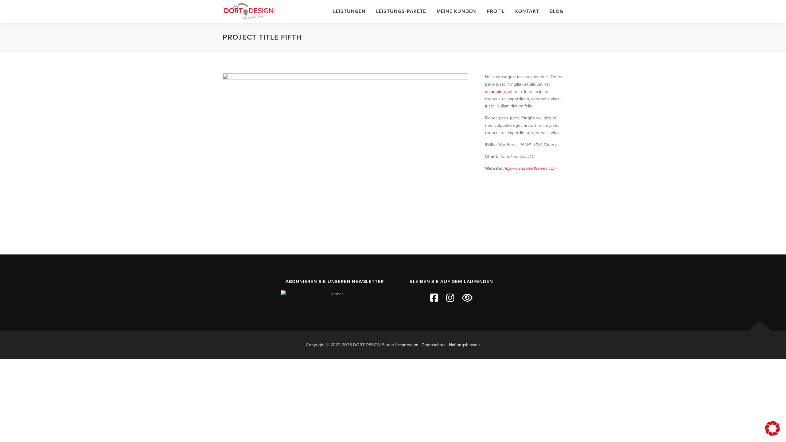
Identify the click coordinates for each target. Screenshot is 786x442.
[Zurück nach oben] (760, 330)
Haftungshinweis (465, 344)
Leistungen (349, 11)
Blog (556, 11)
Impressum (407, 344)
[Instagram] (450, 298)
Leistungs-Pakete (401, 11)
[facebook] (434, 298)
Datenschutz (434, 344)
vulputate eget (498, 91)
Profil (496, 11)
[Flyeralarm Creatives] (467, 298)
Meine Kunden (456, 11)
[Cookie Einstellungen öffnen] (772, 434)
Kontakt (527, 11)
